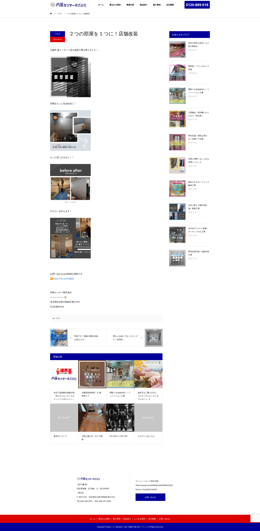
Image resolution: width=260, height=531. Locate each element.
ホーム (101, 4)
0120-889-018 (197, 4)
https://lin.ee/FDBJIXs (63, 278)
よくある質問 (139, 518)
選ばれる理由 (115, 4)
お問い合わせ (150, 497)
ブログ (57, 34)
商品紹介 (143, 4)
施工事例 (157, 4)
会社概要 (170, 4)
